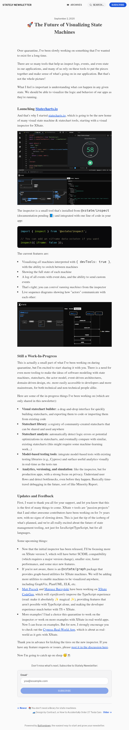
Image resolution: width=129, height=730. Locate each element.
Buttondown (44, 725)
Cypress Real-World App (59, 629)
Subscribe (118, 4)
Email (24, 675)
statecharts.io (57, 115)
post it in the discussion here (89, 647)
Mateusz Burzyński (56, 589)
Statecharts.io (47, 108)
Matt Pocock (30, 589)
